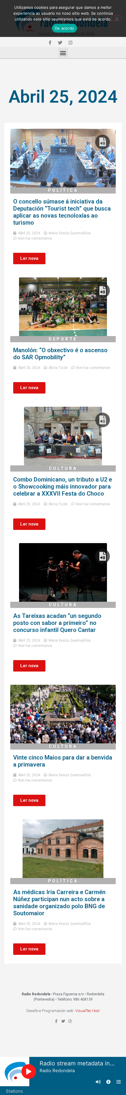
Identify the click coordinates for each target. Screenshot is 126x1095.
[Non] (117, 18)
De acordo (64, 28)
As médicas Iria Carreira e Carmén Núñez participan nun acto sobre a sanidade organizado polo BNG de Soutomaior (59, 903)
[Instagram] (70, 42)
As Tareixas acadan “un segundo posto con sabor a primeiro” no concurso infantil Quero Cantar (57, 622)
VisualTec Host (87, 1010)
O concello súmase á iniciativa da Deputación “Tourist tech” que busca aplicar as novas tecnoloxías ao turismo (62, 212)
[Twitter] (60, 42)
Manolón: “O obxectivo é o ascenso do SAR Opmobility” (60, 354)
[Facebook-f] (49, 42)
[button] (63, 52)
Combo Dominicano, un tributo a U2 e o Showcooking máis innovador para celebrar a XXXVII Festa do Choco (62, 486)
